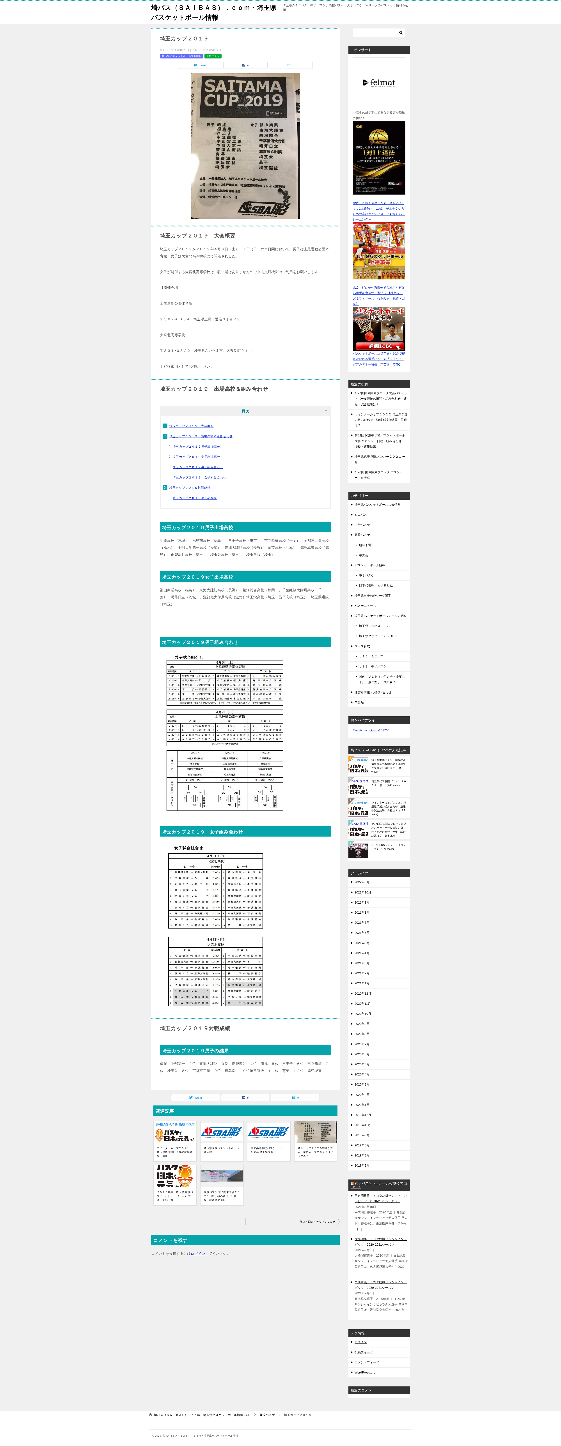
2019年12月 (363, 1115)
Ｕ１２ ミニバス (371, 656)
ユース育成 (362, 646)
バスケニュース (365, 605)
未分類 (359, 702)
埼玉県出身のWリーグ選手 (373, 595)
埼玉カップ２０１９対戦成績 (189, 487)
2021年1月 (362, 983)
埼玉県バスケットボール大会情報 (181, 56)
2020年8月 (362, 1034)
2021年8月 (362, 912)
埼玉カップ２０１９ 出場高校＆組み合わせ (201, 436)
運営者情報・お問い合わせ (373, 692)
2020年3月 (362, 1084)
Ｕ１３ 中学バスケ (373, 666)
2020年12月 (363, 993)
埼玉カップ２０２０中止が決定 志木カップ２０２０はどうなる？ (315, 1152)
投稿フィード (364, 1352)
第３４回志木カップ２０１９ (317, 1221)
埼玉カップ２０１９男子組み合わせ (198, 467)
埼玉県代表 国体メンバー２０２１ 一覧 (388, 783)
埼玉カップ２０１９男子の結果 (195, 498)
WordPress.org (365, 1372)
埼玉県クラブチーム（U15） (378, 636)
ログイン (198, 1253)
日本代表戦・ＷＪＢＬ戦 (376, 585)
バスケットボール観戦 (370, 565)
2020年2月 (362, 1094)
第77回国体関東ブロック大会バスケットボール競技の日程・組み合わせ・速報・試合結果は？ (381, 398)
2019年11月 (363, 1125)
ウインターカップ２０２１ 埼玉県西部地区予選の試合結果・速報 (174, 1152)
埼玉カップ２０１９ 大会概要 (191, 426)
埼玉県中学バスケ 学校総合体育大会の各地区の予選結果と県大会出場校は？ (388, 766)
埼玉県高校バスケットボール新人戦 (221, 1150)
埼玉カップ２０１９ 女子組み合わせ (199, 477)
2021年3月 (362, 963)
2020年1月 (362, 1105)
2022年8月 (362, 882)
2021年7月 (362, 922)
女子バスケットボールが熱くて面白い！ (379, 1185)
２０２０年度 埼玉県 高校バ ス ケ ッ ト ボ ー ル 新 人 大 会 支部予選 (175, 1196)
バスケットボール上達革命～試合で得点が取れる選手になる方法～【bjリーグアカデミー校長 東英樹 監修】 (379, 359)
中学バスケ (362, 524)
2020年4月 (362, 1074)
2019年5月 (362, 1165)
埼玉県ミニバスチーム (374, 626)
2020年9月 (362, 1024)
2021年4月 (362, 953)
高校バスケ (213, 56)
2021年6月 (362, 932)
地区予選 (365, 545)
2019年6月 (362, 1155)
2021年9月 (362, 902)
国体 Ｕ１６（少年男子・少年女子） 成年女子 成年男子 (382, 679)
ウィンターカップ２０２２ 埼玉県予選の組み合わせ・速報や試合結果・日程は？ (381, 420)
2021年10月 (363, 892)
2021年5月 (362, 943)
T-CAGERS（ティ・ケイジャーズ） (388, 847)
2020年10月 (363, 1013)
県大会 (363, 555)
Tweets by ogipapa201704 (371, 730)
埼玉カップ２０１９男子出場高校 (196, 446)
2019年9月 (362, 1135)
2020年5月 (362, 1064)
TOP (202, 1415)
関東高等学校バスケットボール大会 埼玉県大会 (268, 1150)
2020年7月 (362, 1044)
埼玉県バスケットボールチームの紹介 (381, 616)
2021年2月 (362, 973)
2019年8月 (362, 1145)
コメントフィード (367, 1362)
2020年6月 (362, 1054)
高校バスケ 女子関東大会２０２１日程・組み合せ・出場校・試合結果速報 (222, 1196)
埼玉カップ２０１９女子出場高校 (196, 457)
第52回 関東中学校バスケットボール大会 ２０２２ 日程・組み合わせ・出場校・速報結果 (381, 441)
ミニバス (361, 514)
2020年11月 (363, 1003)
